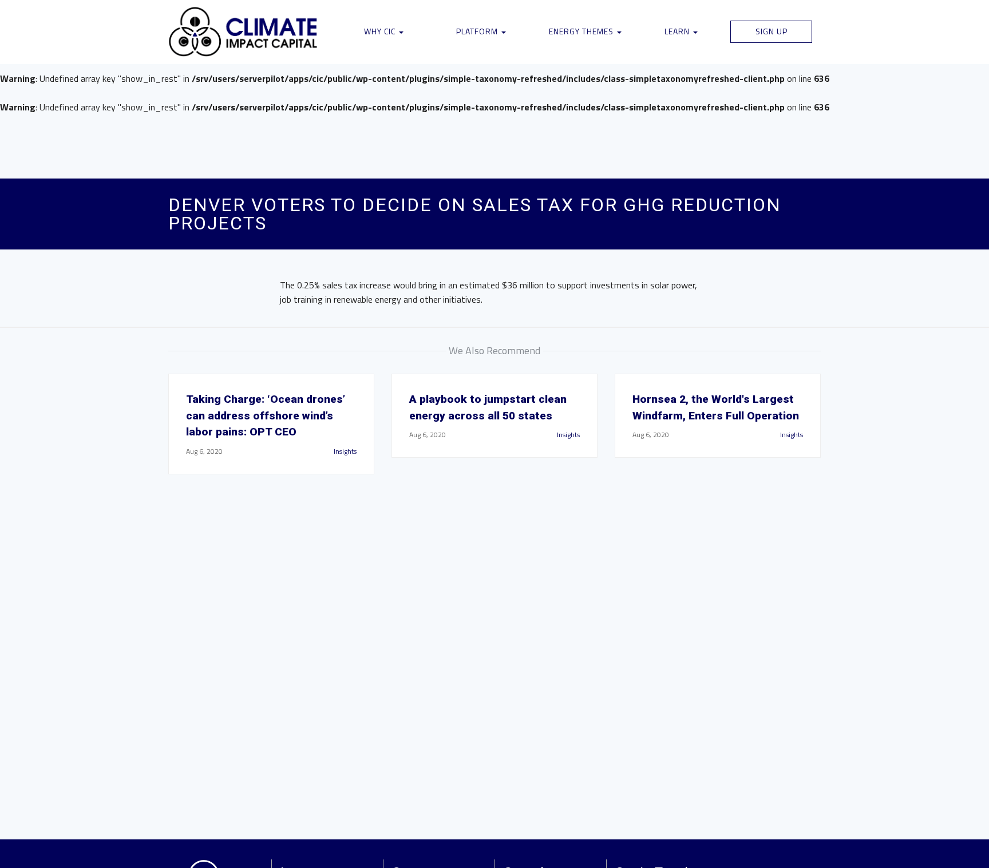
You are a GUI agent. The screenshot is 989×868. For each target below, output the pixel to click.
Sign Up (771, 31)
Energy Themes (582, 31)
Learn (678, 31)
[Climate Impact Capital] (243, 32)
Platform (478, 31)
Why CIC (381, 31)
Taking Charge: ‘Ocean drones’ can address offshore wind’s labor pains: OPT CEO (265, 416)
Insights (345, 451)
